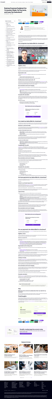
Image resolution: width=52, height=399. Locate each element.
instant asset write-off (43, 81)
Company (28, 112)
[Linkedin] (20, 32)
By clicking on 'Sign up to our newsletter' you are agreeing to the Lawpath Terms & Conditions (10, 52)
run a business (31, 231)
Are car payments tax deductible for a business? (10, 40)
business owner (23, 275)
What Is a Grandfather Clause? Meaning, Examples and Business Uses (10, 57)
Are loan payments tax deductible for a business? (10, 35)
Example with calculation (9, 29)
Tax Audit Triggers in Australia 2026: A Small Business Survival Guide (11, 61)
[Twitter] (43, 390)
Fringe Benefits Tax (20, 146)
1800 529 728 (27, 285)
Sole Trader (36, 112)
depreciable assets (24, 74)
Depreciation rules (9, 25)
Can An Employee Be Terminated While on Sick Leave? (10, 59)
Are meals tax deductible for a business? (10, 30)
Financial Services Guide (9, 397)
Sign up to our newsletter (39, 313)
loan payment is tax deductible (30, 184)
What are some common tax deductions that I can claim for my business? (10, 49)
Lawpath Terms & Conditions (39, 315)
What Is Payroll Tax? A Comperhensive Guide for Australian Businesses (11, 65)
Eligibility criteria (8, 24)
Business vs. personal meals (10, 31)
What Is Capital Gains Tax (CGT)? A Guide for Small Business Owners (11, 63)
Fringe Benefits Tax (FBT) (9, 32)
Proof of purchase (22, 89)
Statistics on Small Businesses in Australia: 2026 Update (10, 55)
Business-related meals (42, 127)
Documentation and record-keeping (11, 28)
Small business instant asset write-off (11, 27)
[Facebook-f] (45, 390)
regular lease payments (24, 259)
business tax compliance (31, 301)
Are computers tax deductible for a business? (10, 23)
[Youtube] (47, 390)
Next (33, 116)
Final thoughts (7, 50)
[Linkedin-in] (44, 390)
